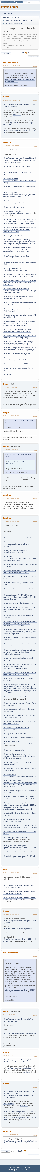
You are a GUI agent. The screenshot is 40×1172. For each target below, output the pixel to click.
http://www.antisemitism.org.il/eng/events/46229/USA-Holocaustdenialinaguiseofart (19, 571)
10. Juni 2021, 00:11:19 (9, 1055)
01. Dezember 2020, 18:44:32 (11, 498)
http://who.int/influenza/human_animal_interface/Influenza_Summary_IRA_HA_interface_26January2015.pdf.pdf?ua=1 (19, 632)
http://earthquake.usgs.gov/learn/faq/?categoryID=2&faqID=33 (17, 820)
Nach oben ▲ (27, 1167)
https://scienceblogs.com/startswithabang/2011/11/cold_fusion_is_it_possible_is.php (19, 343)
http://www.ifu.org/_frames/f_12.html (16, 364)
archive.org (24, 1105)
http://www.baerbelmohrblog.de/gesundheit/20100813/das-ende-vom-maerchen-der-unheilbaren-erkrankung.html (20, 623)
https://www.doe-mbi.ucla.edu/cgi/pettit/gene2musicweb (17, 202)
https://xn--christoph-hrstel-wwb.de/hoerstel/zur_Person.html (15, 269)
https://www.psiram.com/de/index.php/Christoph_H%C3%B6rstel (19, 1096)
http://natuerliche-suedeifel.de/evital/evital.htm (19, 603)
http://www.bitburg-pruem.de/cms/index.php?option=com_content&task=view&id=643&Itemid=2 (19, 609)
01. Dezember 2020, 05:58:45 (11, 145)
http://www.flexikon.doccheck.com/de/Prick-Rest (18, 369)
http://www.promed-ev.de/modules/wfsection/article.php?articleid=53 (16, 544)
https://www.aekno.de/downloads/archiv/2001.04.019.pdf (19, 680)
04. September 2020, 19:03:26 (11, 66)
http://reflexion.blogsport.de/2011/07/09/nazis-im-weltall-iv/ (20, 792)
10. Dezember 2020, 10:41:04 (11, 914)
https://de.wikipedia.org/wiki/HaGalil (18, 1068)
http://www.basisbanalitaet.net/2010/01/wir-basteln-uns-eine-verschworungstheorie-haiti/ (19, 798)
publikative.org (8, 1103)
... (21, 53)
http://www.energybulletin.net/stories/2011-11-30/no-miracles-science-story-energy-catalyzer (19, 336)
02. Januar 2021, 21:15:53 (10, 956)
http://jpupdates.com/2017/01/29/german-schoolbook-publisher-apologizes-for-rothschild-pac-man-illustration (19, 597)
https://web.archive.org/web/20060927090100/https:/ (19, 1034)
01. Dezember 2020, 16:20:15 (11, 449)
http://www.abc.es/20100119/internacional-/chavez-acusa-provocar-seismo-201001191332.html (20, 826)
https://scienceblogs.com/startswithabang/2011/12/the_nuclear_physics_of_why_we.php (19, 330)
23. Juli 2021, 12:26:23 (9, 1087)
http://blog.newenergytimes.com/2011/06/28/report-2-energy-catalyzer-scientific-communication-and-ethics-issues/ (19, 323)
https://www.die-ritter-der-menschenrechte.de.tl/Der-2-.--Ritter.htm (17, 212)
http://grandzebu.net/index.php (14, 734)
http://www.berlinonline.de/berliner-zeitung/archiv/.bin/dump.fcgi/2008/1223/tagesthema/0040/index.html (19, 291)
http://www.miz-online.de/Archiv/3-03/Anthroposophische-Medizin (15, 551)
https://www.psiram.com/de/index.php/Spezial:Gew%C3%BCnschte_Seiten (19, 898)
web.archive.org (22, 984)
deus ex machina (10, 62)
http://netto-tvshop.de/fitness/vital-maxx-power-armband (17, 763)
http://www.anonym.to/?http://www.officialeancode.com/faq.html (17, 743)
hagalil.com (26, 1072)
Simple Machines (27, 1169)
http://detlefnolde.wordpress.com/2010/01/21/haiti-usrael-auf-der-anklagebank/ (19, 857)
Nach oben (5, 1151)
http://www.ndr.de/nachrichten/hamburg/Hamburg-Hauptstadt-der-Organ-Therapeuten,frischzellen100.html (19, 666)
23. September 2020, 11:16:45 (11, 100)
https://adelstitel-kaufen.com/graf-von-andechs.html (16, 257)
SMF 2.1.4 (11, 1169)
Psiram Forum (9, 6)
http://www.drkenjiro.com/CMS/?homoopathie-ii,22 (19, 188)
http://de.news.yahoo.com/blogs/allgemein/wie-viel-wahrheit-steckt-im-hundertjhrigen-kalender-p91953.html (19, 229)
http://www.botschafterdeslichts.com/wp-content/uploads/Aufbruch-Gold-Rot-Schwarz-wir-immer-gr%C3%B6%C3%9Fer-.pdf (19, 250)
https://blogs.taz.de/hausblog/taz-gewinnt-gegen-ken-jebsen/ (20, 80)
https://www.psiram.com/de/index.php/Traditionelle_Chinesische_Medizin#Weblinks (20, 1142)
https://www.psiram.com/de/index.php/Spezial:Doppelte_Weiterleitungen (19, 892)
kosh (5, 869)
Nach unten (6, 53)
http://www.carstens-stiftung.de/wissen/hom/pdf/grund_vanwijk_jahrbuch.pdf (19, 180)
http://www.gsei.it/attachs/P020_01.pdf (16, 354)
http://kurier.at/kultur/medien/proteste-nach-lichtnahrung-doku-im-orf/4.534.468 (19, 298)
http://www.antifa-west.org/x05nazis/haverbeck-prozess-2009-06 (19, 775)
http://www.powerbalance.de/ (13, 750)
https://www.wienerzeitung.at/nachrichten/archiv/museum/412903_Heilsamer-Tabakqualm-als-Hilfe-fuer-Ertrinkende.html (19, 160)
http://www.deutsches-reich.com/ (14, 207)
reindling (7, 1131)
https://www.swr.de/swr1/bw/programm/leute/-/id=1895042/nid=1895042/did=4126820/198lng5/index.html (19, 282)
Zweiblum (7, 142)
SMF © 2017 (18, 1169)
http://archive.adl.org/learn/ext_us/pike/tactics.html (19, 263)
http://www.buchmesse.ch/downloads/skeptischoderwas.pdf (19, 639)
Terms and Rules (17, 1167)
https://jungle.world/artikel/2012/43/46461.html (19, 132)
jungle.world (13, 123)
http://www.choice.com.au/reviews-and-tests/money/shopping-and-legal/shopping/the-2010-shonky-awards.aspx (19, 756)
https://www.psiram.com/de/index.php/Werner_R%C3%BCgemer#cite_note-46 (20, 1061)
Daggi (5, 384)
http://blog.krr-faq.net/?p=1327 (14, 236)
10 (28, 53)
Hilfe (10, 1167)
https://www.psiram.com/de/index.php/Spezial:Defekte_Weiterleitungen (19, 886)
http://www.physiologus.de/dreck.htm (16, 166)
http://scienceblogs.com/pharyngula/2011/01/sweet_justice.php (19, 769)
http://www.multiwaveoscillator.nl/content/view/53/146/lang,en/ (19, 704)
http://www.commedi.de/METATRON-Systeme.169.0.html (16, 728)
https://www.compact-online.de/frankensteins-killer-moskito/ (19, 710)
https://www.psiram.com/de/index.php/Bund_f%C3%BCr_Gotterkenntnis (19, 1092)
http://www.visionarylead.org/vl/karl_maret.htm (19, 697)
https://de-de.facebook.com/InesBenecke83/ (19, 738)
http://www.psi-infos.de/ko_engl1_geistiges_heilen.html (17, 359)
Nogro (6, 412)
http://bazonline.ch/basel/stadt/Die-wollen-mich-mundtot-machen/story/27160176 (19, 716)
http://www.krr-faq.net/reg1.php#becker (17, 929)
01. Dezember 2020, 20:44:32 (11, 873)
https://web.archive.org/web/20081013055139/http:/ (20, 991)
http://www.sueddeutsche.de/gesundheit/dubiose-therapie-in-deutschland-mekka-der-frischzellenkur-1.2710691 (19, 652)
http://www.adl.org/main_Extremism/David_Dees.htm (19, 590)
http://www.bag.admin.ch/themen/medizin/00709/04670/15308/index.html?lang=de (19, 673)
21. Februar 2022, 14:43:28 (10, 1135)
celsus (6, 446)
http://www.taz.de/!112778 (12, 374)
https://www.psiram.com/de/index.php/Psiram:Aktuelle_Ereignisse (19, 105)
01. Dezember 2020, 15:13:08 (11, 416)
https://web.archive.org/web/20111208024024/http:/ (19, 1113)
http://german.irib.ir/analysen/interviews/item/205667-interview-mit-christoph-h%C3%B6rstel (19, 275)
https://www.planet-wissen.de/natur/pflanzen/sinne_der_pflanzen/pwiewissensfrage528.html (19, 195)
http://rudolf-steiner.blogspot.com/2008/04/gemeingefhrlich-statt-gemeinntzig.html (19, 558)
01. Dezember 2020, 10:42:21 (11, 387)
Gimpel (6, 97)
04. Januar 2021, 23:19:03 (10, 1015)
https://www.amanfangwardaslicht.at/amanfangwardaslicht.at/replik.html (19, 304)
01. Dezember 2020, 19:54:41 (11, 521)
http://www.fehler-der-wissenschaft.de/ (17, 538)
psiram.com (17, 114)
